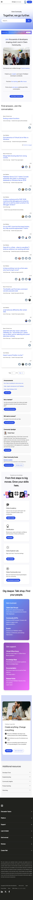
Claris (2, 806)
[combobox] (13, 20)
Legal (26, 885)
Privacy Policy (3, 888)
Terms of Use (21, 885)
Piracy (9, 888)
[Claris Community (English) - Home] (16, 1)
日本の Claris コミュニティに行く (19, 888)
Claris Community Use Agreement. (9, 877)
